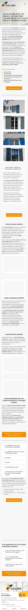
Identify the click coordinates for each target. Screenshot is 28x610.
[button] (14, 168)
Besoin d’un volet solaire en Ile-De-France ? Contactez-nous (14, 434)
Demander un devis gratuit (14, 88)
